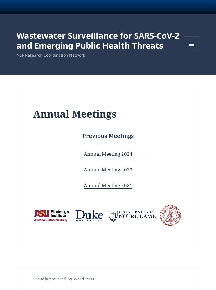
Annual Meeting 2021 (108, 185)
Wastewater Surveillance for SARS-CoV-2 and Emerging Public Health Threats (98, 40)
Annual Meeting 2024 (108, 154)
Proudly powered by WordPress (63, 279)
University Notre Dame (51, 7)
